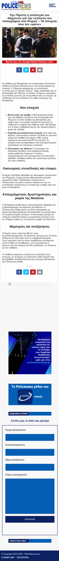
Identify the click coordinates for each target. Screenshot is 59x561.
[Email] (40, 69)
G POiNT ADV (7, 557)
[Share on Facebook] (19, 69)
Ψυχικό (15, 86)
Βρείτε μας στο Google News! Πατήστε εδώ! (29, 62)
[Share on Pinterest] (33, 69)
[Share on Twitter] (26, 69)
